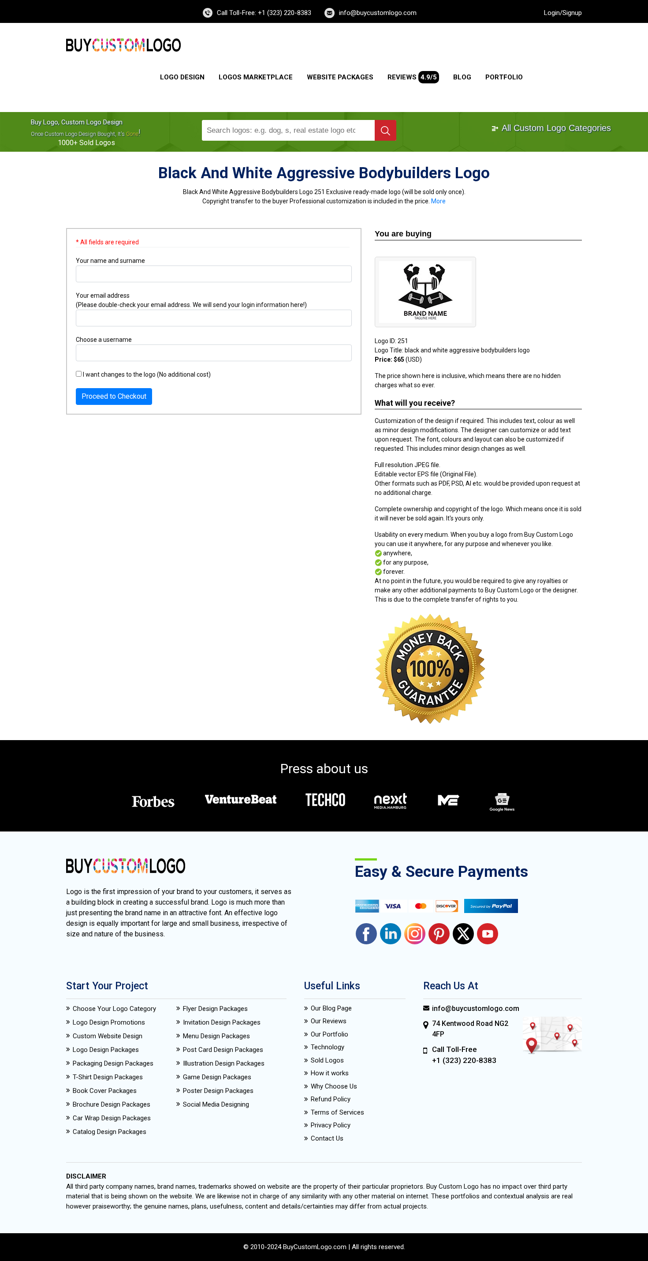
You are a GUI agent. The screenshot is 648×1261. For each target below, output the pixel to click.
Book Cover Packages (105, 1091)
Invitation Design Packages (222, 1022)
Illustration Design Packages (223, 1063)
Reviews (412, 77)
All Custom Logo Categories (555, 128)
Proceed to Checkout (114, 396)
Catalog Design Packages (109, 1132)
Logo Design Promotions (109, 1022)
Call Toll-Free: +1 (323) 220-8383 (264, 13)
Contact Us (327, 1138)
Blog (462, 77)
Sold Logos (327, 1060)
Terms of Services (337, 1112)
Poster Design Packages (218, 1091)
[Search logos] (385, 130)
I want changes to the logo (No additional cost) (146, 374)
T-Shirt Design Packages (108, 1077)
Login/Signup (563, 13)
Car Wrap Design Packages (112, 1118)
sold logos (97, 142)
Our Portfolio (329, 1034)
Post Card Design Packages (223, 1050)
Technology (327, 1047)
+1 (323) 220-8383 (464, 1060)
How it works (330, 1073)
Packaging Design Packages (113, 1063)
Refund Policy (330, 1099)
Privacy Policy (330, 1125)
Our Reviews (328, 1021)
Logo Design (182, 77)
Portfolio (504, 77)
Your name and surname (110, 260)
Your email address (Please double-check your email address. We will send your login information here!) (191, 300)
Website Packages (340, 77)
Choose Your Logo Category (114, 1009)
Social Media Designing (216, 1104)
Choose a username (104, 339)
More (438, 201)
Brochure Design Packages (111, 1104)
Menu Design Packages (216, 1036)
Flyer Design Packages (215, 1009)
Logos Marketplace (256, 77)
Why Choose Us (334, 1086)
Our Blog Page (331, 1008)
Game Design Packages (217, 1077)
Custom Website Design (107, 1036)
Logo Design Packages (106, 1050)
